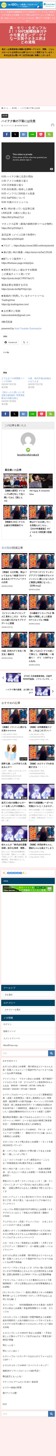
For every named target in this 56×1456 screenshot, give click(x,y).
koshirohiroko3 (28, 455)
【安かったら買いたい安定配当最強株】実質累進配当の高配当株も (12, 395)
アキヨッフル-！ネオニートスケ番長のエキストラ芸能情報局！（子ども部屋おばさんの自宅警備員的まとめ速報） (28, 1283)
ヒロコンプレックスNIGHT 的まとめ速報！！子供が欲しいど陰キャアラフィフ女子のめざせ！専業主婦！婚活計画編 (28, 1336)
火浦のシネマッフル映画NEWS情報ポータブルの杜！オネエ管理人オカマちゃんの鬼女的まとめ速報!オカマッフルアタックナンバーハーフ (28, 1234)
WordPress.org (10, 1045)
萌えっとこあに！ (11, 1351)
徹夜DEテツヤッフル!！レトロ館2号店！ (22, 1371)
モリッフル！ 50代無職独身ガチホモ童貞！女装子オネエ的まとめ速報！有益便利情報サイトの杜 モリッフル (28, 1308)
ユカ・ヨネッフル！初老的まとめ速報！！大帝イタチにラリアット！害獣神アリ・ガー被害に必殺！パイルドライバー (28, 1246)
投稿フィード (9, 1031)
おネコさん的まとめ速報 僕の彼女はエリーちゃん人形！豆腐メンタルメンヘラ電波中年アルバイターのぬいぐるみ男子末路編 (28, 1069)
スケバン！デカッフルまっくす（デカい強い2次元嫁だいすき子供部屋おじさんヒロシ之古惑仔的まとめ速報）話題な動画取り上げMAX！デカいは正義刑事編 (28, 1271)
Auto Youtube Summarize (28, 328)
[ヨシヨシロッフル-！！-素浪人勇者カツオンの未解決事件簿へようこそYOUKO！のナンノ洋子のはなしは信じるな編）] (28, 1295)
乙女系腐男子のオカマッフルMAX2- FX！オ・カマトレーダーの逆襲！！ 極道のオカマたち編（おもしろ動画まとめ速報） (28, 1132)
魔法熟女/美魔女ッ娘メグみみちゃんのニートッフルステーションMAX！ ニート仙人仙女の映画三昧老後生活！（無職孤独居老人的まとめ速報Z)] (27, 1120)
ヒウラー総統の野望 (12, 1387)
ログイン (7, 1024)
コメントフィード (11, 1038)
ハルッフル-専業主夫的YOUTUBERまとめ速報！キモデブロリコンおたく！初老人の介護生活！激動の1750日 (28, 1212)
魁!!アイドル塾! (10, 1393)
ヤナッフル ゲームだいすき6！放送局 (20, 1382)
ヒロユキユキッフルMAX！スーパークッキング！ (26, 1365)
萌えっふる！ (9, 1345)
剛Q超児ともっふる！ (13, 1376)
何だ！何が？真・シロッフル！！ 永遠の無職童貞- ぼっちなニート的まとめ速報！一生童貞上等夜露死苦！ (27, 1172)
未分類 (4, 115)
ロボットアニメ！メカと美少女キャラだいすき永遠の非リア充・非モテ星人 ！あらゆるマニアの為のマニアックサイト (28, 1200)
